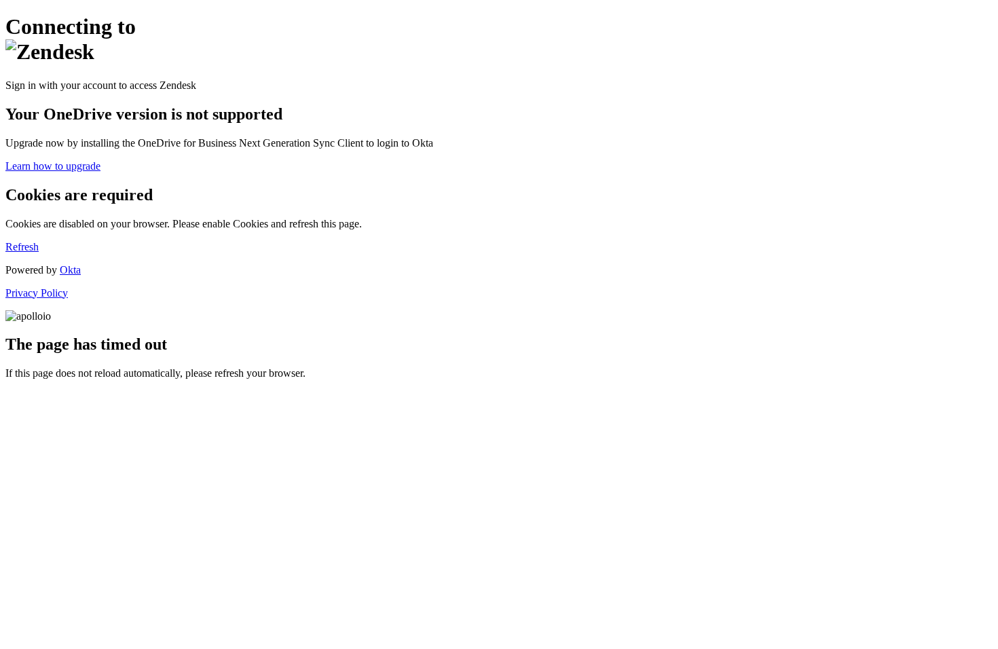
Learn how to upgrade (52, 166)
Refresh (22, 247)
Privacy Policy (36, 293)
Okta (70, 270)
